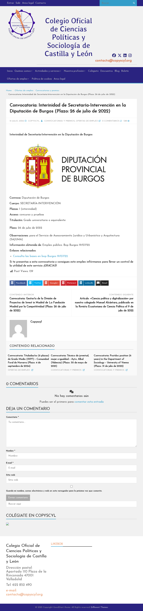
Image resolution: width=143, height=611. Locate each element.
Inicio (10, 71)
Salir (18, 3)
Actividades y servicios (47, 71)
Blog (117, 71)
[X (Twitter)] (120, 55)
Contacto (40, 3)
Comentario (12, 417)
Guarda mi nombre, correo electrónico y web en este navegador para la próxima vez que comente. (54, 491)
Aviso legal (28, 3)
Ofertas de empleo (17, 79)
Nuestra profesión (74, 71)
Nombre (10, 451)
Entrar (10, 3)
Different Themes (99, 607)
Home (9, 91)
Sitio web (10, 475)
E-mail (9, 463)
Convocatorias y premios (47, 91)
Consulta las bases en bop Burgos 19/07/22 (40, 256)
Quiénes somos (22, 71)
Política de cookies (42, 79)
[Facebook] (114, 55)
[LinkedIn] (125, 55)
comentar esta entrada (89, 402)
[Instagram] (130, 55)
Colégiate (93, 71)
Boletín (125, 71)
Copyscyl (34, 121)
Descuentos (106, 71)
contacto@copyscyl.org (113, 60)
